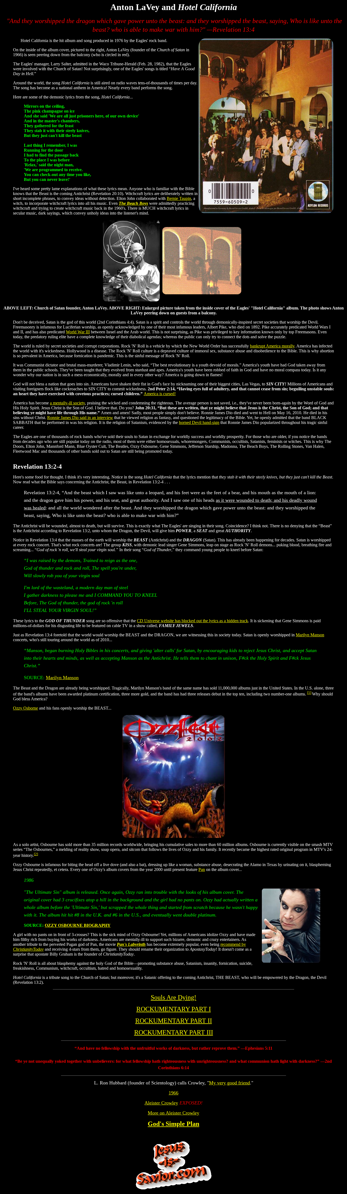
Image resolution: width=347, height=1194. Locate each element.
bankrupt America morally (272, 346)
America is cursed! (160, 393)
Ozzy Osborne (25, 708)
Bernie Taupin (179, 198)
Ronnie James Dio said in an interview (80, 417)
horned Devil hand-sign (199, 422)
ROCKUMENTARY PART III (173, 1032)
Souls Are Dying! (173, 997)
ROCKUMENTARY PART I (173, 1009)
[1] (309, 693)
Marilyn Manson (310, 635)
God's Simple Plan (173, 1123)
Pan (201, 869)
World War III (78, 332)
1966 (173, 1093)
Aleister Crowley (161, 1103)
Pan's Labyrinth (131, 944)
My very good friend (229, 1083)
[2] (36, 854)
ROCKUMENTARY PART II (173, 1020)
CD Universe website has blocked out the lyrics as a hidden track (192, 620)
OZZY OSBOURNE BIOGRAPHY (78, 925)
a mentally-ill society (67, 403)
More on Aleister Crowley (173, 1113)
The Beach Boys (133, 203)
